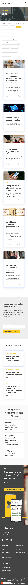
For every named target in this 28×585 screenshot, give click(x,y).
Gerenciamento (7, 31)
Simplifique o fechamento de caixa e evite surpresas (12, 268)
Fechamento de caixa (9, 51)
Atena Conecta (20, 552)
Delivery (14, 47)
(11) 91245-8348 (6, 567)
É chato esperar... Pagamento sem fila (13, 151)
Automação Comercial (10, 35)
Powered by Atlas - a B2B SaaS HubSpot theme (14, 583)
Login (3, 549)
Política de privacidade (8, 555)
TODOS (5, 27)
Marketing (6, 55)
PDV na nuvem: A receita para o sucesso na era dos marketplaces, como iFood (14, 78)
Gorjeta (5, 47)
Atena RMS (19, 549)
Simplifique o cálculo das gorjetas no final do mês (14, 225)
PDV (12, 27)
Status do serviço (6, 557)
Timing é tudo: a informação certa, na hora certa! (13, 188)
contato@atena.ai (7, 570)
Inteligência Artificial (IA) (11, 43)
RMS (19, 27)
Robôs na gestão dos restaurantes (13, 119)
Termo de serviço (6, 552)
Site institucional (20, 555)
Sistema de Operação (9, 39)
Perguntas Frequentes (8, 573)
